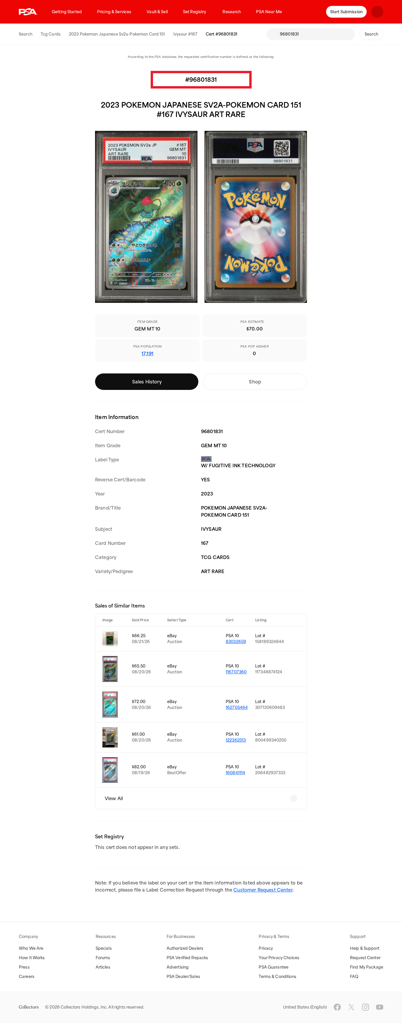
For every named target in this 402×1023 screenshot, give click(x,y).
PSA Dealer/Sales (183, 976)
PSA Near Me (269, 11)
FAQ (354, 976)
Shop (255, 381)
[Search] (273, 34)
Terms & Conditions (277, 976)
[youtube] (379, 1007)
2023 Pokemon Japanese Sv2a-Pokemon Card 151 (117, 34)
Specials (104, 948)
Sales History (147, 381)
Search (25, 34)
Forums (103, 957)
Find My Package (366, 967)
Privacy (266, 948)
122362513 (236, 740)
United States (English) (305, 1007)
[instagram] (365, 1007)
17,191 (147, 353)
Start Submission (346, 11)
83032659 (236, 641)
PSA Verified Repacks (187, 957)
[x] (351, 1007)
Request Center (365, 957)
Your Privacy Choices (279, 957)
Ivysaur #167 (185, 34)
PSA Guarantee (273, 967)
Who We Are (31, 948)
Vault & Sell (157, 11)
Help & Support (364, 948)
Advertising (178, 967)
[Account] (377, 12)
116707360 (236, 672)
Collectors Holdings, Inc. (84, 1007)
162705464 (237, 707)
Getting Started (67, 11)
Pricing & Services (114, 11)
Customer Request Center (262, 889)
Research (231, 11)
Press (24, 967)
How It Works (32, 957)
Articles (103, 967)
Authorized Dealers (185, 948)
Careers (26, 976)
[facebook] (337, 1007)
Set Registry (194, 11)
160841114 (235, 772)
